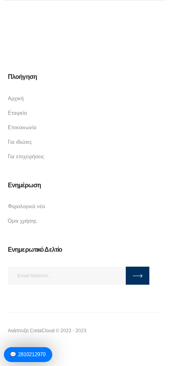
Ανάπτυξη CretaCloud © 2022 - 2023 (47, 330)
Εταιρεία (17, 113)
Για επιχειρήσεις (26, 156)
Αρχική (16, 98)
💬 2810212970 (28, 354)
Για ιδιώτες (20, 142)
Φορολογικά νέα (26, 206)
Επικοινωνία (22, 127)
